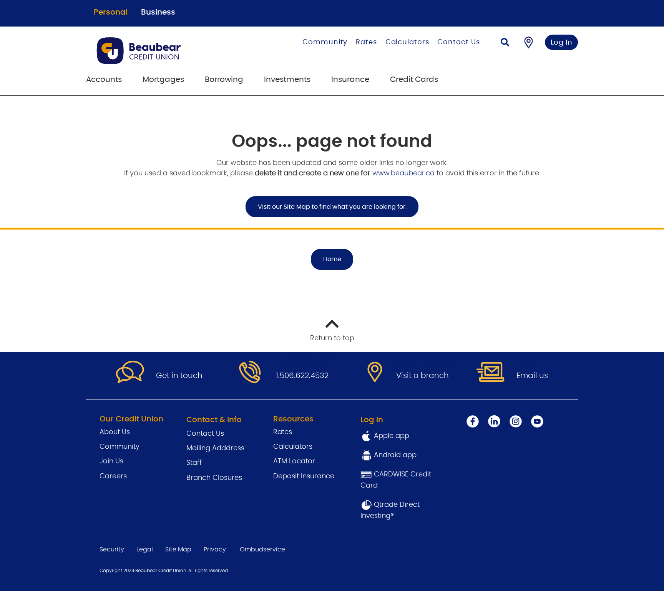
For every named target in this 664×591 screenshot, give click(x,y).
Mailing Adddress (215, 448)
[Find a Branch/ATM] (528, 42)
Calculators (407, 42)
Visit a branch (422, 376)
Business (158, 12)
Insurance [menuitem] (350, 79)
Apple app (390, 436)
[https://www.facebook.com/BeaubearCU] (472, 421)
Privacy (215, 549)
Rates (366, 42)
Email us (532, 376)
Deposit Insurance (303, 476)
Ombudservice (262, 549)
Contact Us (458, 42)
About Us (115, 432)
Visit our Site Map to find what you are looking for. (332, 207)
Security (112, 549)
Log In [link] (562, 42)
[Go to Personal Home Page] (165, 50)
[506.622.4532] (249, 372)
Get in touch (179, 376)
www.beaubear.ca (403, 173)
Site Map (178, 549)
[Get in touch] (130, 372)
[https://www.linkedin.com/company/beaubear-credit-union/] (494, 421)
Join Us (111, 461)
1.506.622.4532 (302, 376)
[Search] (505, 43)
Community (324, 42)
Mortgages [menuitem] (163, 79)
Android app (395, 455)
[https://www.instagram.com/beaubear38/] (516, 421)
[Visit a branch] (370, 372)
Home (332, 259)
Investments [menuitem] (287, 79)
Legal (144, 549)
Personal (111, 12)
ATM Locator (294, 461)
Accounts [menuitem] (104, 79)
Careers (113, 476)
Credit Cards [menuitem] (414, 79)
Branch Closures (214, 477)
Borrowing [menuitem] (224, 79)
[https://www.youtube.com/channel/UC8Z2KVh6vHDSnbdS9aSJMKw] (537, 421)
